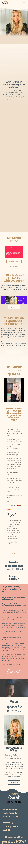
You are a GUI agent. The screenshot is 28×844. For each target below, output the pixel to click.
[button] (14, 300)
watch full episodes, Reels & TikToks (14, 289)
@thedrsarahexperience (15, 285)
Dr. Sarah (20, 100)
